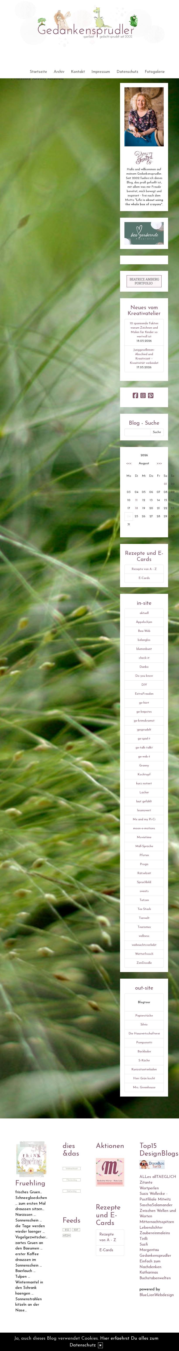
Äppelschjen (144, 622)
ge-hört (144, 702)
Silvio (144, 1024)
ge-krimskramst (144, 720)
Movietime (144, 837)
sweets (144, 891)
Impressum (100, 72)
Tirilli (143, 1239)
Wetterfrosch (144, 954)
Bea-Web (144, 631)
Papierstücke (144, 1015)
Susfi (143, 1245)
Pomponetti (144, 1042)
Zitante (146, 1183)
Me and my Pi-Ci (144, 819)
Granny (144, 765)
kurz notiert (144, 783)
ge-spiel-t (144, 738)
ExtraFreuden (144, 694)
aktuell (144, 613)
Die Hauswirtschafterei (144, 1033)
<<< (128, 463)
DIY (144, 685)
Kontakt (78, 72)
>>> (159, 463)
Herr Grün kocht (144, 1078)
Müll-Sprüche (144, 846)
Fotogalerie (155, 72)
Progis (144, 864)
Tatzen (144, 900)
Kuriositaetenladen (144, 1069)
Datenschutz (127, 72)
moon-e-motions (144, 828)
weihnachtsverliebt (144, 945)
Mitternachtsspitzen (156, 1222)
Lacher (144, 792)
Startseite (38, 72)
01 (165, 484)
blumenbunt (144, 649)
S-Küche (144, 1060)
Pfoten (144, 855)
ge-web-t (144, 756)
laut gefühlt (144, 801)
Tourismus (144, 927)
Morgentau (149, 1250)
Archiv (59, 72)
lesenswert (144, 810)
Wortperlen (149, 1188)
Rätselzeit (144, 873)
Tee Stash (144, 909)
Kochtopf (144, 774)
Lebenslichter (151, 1228)
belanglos (144, 640)
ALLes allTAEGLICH (157, 1177)
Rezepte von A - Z (144, 569)
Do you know (144, 676)
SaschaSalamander (155, 1205)
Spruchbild (144, 882)
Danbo (144, 667)
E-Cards (144, 578)
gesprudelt (144, 729)
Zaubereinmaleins (154, 1233)
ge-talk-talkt (144, 747)
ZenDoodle (144, 963)
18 (136, 508)
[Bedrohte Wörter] (110, 1172)
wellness (144, 936)
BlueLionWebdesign (156, 1295)
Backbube (144, 1051)
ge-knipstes (144, 711)
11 (136, 500)
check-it (144, 658)
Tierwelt (144, 918)
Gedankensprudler (155, 1256)
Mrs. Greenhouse (144, 1087)
